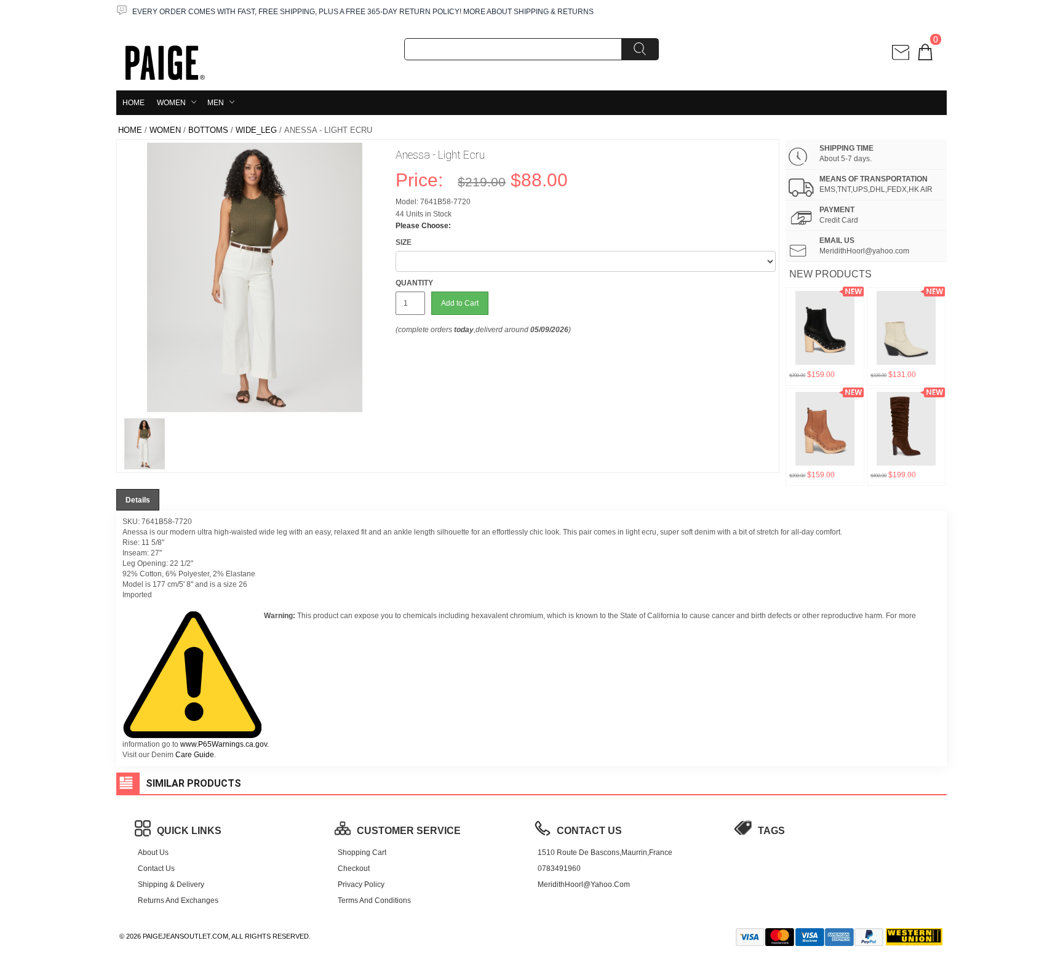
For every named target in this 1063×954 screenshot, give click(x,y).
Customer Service (409, 830)
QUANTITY (414, 283)
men (215, 102)
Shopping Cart (362, 852)
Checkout (354, 868)
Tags (771, 830)
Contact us (156, 868)
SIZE (404, 242)
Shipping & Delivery (171, 884)
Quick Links (189, 830)
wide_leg (256, 130)
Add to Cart (460, 303)
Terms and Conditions (374, 900)
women (171, 102)
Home (133, 102)
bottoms (208, 130)
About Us (153, 852)
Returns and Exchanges (178, 900)
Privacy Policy (361, 884)
